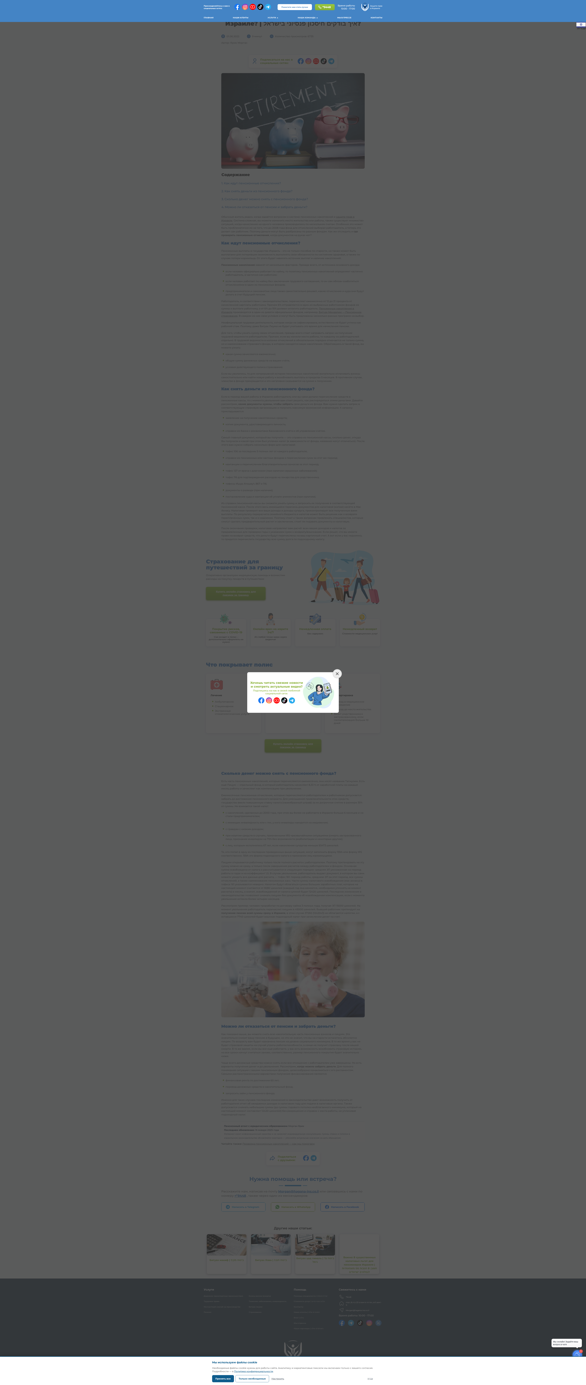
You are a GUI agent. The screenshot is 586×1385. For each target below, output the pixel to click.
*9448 (326, 7)
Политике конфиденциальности (253, 1371)
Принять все (223, 1378)
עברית (370, 1378)
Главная (208, 17)
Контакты (376, 17)
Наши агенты (240, 17)
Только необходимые (252, 1378)
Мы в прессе (344, 17)
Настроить (277, 1378)
